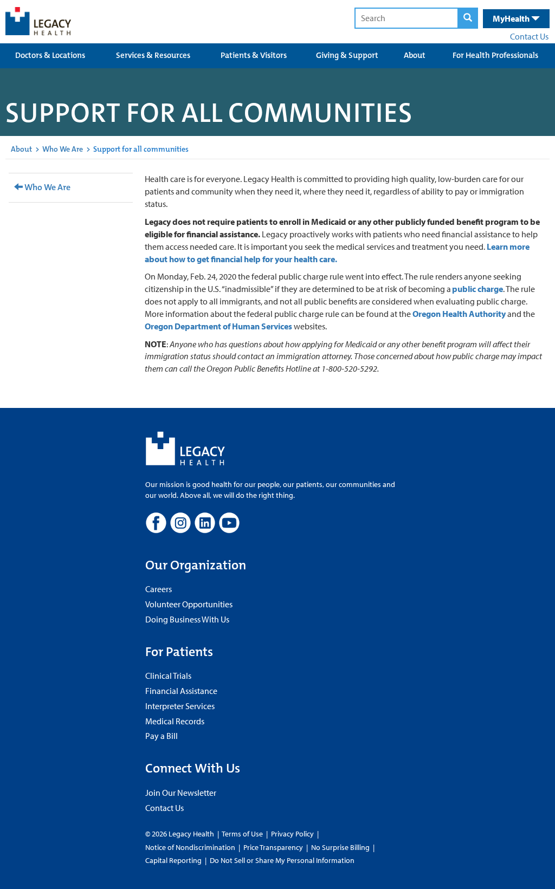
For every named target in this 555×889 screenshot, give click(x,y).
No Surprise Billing (340, 847)
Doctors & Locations (50, 55)
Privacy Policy (292, 834)
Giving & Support (347, 55)
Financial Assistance (181, 690)
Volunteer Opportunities (189, 604)
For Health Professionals (495, 55)
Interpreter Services (180, 705)
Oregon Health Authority (459, 313)
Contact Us (529, 36)
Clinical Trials (168, 675)
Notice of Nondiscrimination (190, 847)
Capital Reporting (173, 860)
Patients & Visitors (254, 55)
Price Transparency (273, 847)
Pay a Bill (161, 735)
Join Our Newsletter (180, 792)
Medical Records (174, 721)
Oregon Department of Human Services (218, 326)
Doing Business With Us (187, 619)
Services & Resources (153, 55)
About (414, 55)
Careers (158, 588)
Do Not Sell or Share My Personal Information (282, 860)
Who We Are (62, 149)
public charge (477, 288)
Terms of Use (243, 834)
